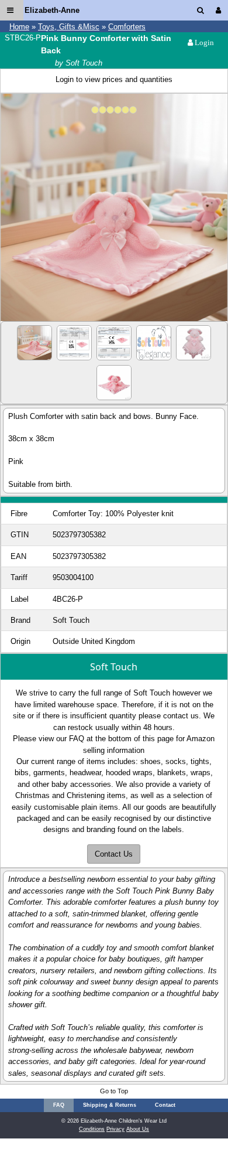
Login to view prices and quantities (114, 79)
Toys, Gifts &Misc (68, 26)
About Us (137, 1129)
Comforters (127, 26)
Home (19, 26)
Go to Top (114, 1091)
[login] (220, 10)
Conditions (92, 1129)
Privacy (115, 1129)
